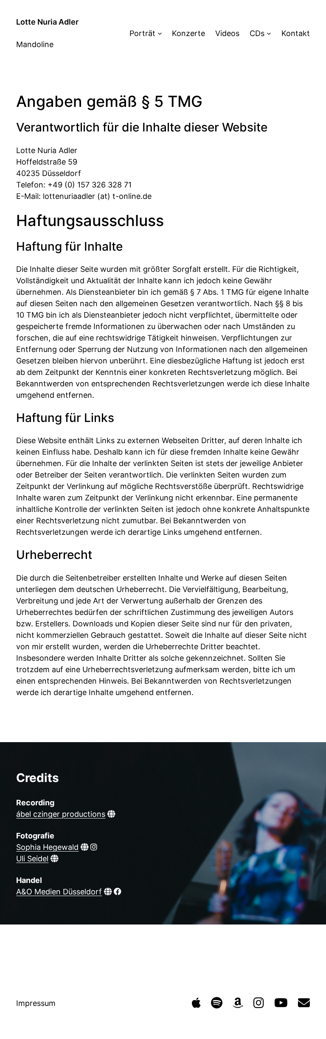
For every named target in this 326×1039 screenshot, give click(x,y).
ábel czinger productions (60, 814)
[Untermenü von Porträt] (159, 33)
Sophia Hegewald (47, 847)
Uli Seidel (32, 858)
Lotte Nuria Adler (47, 21)
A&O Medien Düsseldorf (59, 891)
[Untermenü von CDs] (269, 33)
